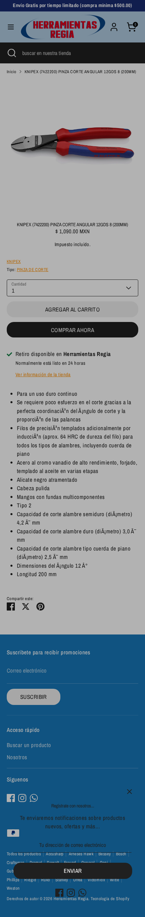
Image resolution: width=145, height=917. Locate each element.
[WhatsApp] (82, 893)
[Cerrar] (129, 791)
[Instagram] (71, 893)
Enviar (73, 871)
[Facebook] (59, 893)
